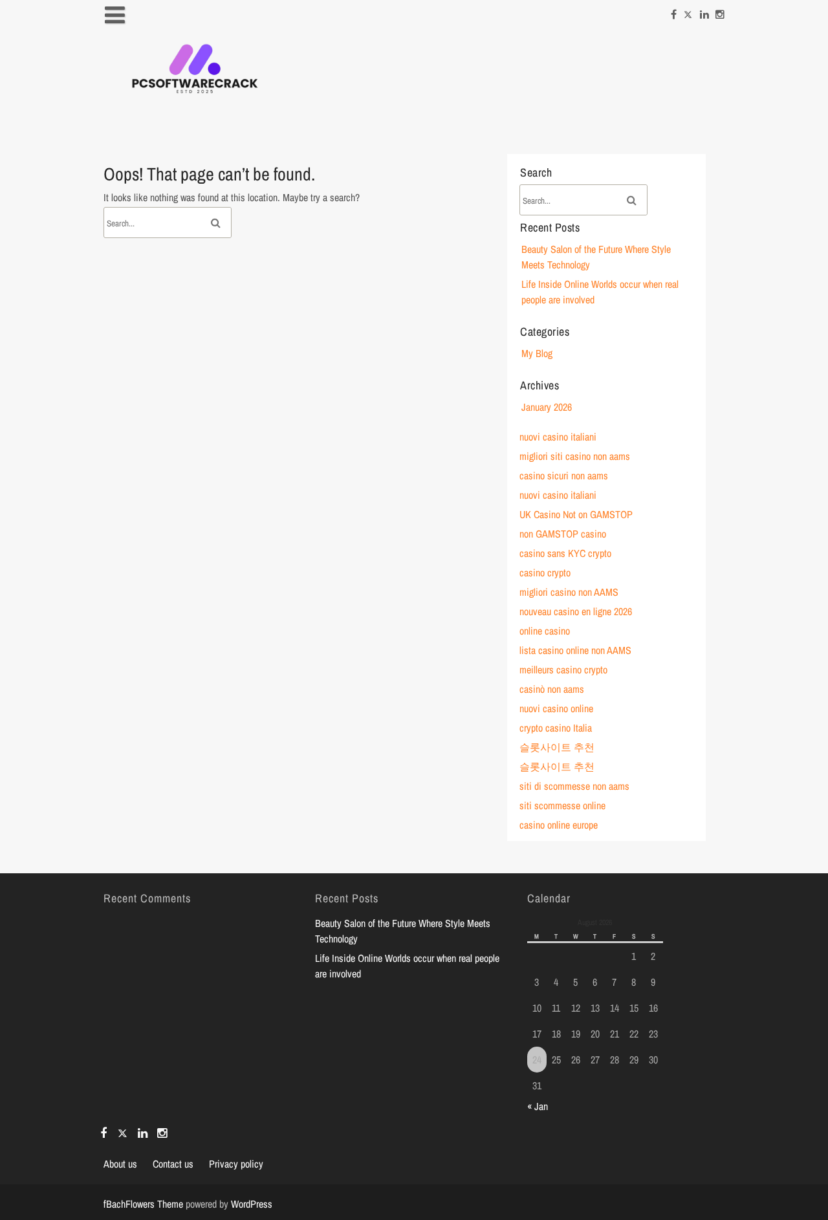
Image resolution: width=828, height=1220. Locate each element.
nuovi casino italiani (557, 437)
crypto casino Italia (555, 728)
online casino (544, 631)
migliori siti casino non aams (574, 456)
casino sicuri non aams (563, 475)
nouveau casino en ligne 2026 (575, 611)
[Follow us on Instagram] (719, 11)
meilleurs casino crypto (563, 669)
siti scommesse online (562, 805)
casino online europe (558, 825)
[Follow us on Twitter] (688, 11)
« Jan (537, 1106)
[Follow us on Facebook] (674, 11)
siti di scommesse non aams (574, 786)
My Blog (536, 353)
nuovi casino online (556, 708)
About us (120, 1164)
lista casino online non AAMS (575, 650)
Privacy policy (236, 1164)
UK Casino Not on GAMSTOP (576, 514)
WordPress (251, 1204)
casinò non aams (551, 689)
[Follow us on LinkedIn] (704, 11)
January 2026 (546, 407)
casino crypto (545, 572)
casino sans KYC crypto (565, 553)
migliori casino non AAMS (568, 592)
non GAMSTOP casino (562, 534)
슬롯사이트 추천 (556, 747)
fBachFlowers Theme (143, 1204)
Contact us (173, 1164)
